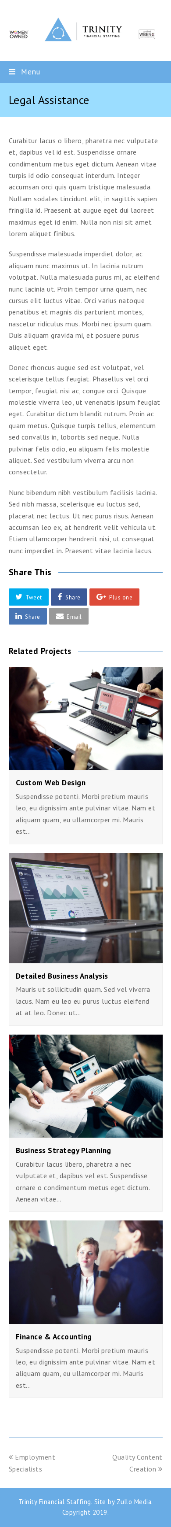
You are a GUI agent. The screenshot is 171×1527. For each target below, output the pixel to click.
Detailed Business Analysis (62, 976)
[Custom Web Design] (86, 764)
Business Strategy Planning (63, 1150)
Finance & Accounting (54, 1336)
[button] (29, 597)
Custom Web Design (51, 782)
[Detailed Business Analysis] (86, 957)
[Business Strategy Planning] (86, 1132)
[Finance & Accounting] (86, 1317)
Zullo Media (134, 1501)
